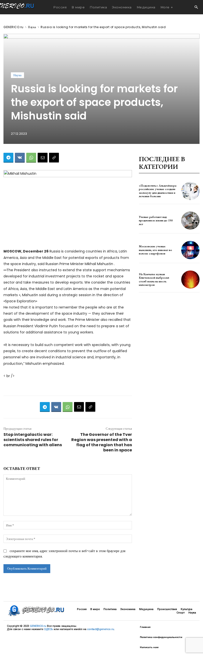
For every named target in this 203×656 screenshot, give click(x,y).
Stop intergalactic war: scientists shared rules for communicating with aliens (32, 440)
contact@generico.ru (100, 629)
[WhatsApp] (31, 158)
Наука (32, 27)
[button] (196, 7)
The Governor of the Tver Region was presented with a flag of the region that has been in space (101, 442)
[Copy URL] (54, 158)
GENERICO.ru (13, 27)
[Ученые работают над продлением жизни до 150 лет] (190, 221)
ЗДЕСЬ (48, 629)
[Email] (43, 158)
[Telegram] (8, 158)
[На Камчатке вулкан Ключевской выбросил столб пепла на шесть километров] (190, 279)
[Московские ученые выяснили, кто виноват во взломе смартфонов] (190, 250)
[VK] (20, 158)
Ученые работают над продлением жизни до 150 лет (156, 220)
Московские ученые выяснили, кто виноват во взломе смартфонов (155, 249)
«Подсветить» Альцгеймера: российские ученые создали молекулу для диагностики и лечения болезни (158, 191)
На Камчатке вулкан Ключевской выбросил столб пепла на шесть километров (154, 279)
